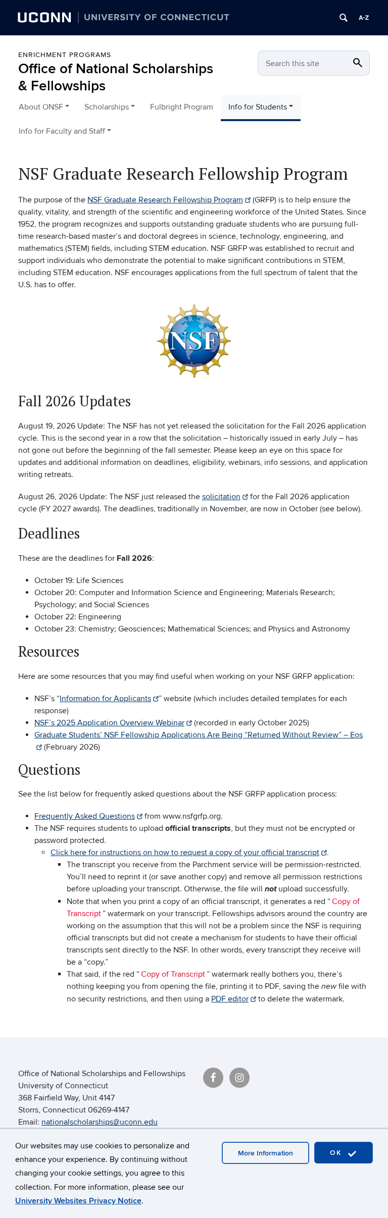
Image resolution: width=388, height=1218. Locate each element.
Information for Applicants (105, 699)
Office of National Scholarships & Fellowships (115, 77)
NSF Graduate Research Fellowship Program (165, 200)
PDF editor (230, 999)
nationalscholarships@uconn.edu (99, 1122)
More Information (265, 1153)
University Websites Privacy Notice (78, 1201)
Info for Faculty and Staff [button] (62, 131)
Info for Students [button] (257, 107)
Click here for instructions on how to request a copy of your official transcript (185, 853)
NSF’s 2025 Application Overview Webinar (109, 723)
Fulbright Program (181, 107)
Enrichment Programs (64, 54)
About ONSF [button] (41, 107)
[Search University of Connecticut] (343, 18)
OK (337, 1152)
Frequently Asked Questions (84, 816)
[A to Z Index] (364, 18)
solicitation (221, 497)
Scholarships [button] (106, 107)
